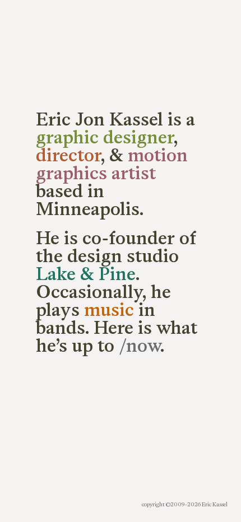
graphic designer (105, 137)
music (109, 309)
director (68, 155)
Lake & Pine (86, 274)
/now (139, 345)
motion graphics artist (112, 164)
